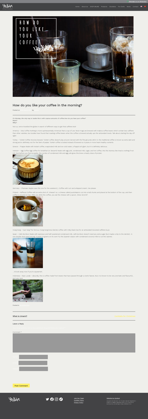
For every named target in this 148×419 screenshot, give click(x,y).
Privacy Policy (78, 402)
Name (16, 357)
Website (16, 369)
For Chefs (121, 6)
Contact (135, 6)
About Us (85, 6)
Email (15, 363)
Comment (17, 332)
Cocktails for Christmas (124, 316)
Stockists (112, 6)
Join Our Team (79, 398)
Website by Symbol (113, 398)
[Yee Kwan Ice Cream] (8, 7)
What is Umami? (20, 316)
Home (77, 6)
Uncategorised (24, 305)
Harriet (36, 110)
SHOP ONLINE (94, 6)
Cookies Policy (79, 400)
